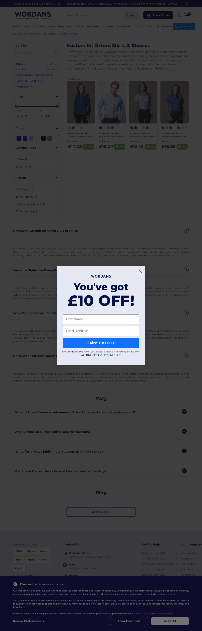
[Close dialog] (140, 271)
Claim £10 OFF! (101, 343)
